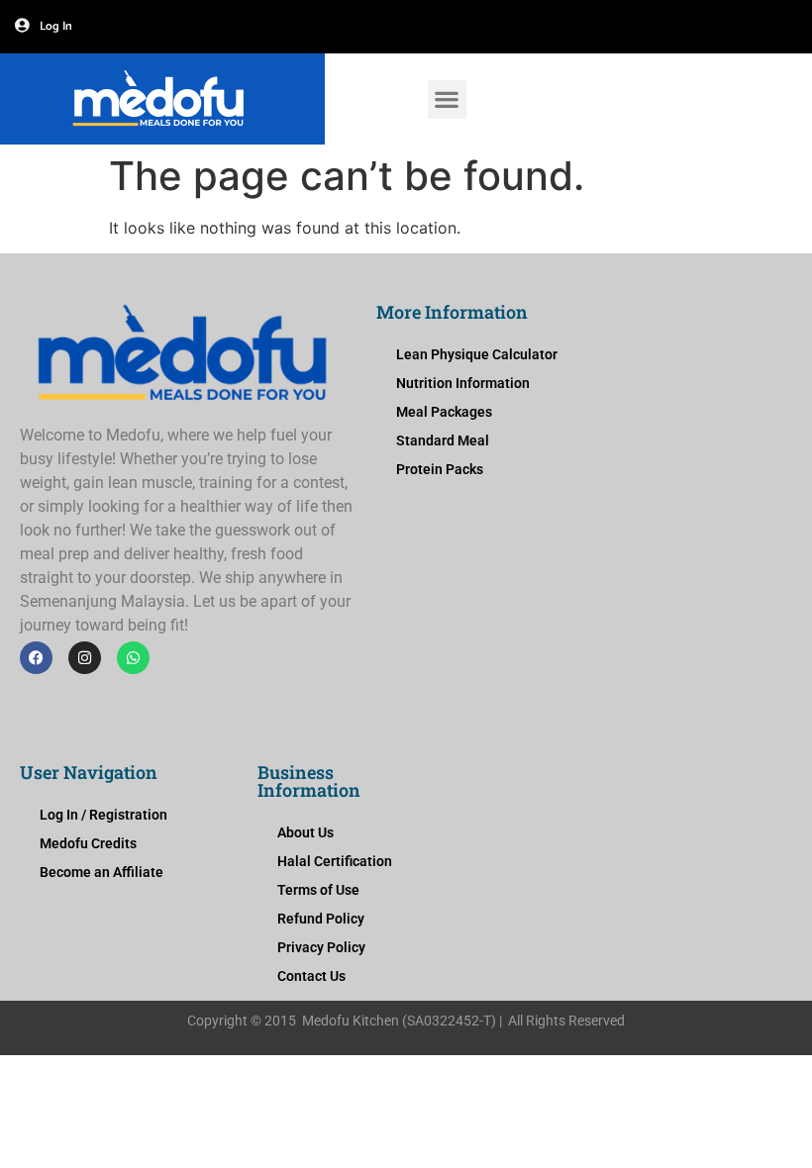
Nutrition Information (463, 383)
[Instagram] (84, 657)
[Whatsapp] (133, 657)
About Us (305, 832)
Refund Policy (320, 918)
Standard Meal (442, 440)
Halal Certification (334, 861)
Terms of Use (318, 890)
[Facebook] (36, 657)
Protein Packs (439, 469)
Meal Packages (444, 412)
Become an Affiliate (101, 872)
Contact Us (311, 976)
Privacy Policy (321, 947)
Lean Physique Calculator (477, 354)
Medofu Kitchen (350, 1020)
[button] (447, 99)
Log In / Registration (103, 815)
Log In (56, 26)
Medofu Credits (88, 843)
